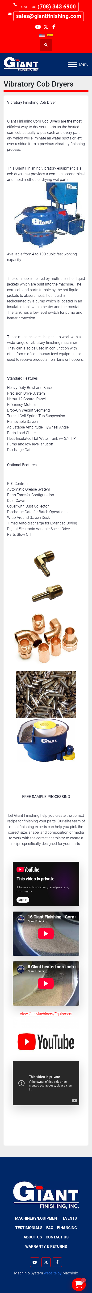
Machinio (70, 1273)
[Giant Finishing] (46, 1195)
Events (70, 1218)
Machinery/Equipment (37, 1218)
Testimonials (28, 1228)
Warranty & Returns (46, 1246)
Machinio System (28, 1273)
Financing (67, 1228)
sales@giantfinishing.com (48, 16)
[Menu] (72, 64)
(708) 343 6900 (57, 7)
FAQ (49, 1228)
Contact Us (57, 1237)
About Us (33, 1237)
